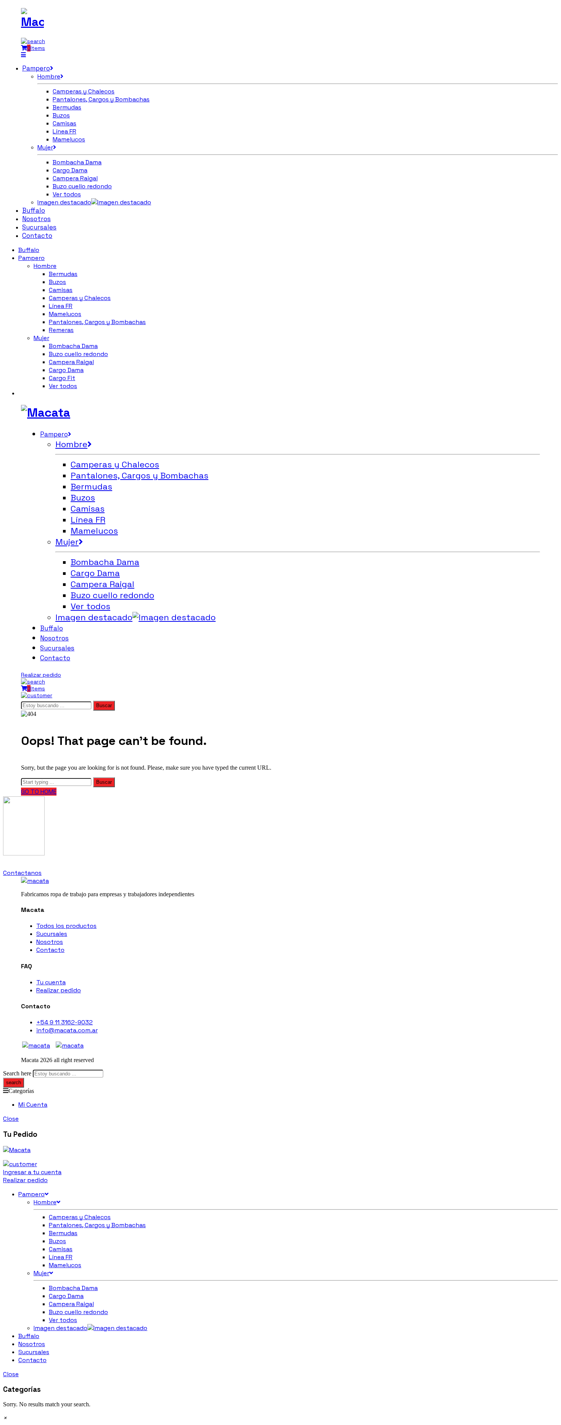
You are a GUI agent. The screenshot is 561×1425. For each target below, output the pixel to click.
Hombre (45, 266)
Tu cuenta (51, 982)
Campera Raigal (71, 362)
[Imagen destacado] (121, 202)
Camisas (61, 290)
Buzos (57, 282)
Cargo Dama (66, 370)
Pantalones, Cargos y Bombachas (97, 322)
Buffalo (28, 250)
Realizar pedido (41, 674)
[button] (5, 1418)
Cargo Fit (62, 378)
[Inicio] (35, 881)
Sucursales (51, 934)
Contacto (50, 950)
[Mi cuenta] (36, 695)
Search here (17, 1073)
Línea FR (61, 306)
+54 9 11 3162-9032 (64, 1022)
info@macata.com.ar (67, 1030)
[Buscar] (33, 41)
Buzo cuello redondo (78, 354)
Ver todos (63, 386)
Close (11, 1119)
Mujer (41, 338)
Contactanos (22, 873)
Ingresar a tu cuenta (32, 1172)
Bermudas (63, 274)
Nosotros (49, 942)
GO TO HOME (38, 792)
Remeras (61, 330)
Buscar (104, 705)
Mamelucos (65, 314)
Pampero (31, 258)
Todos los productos (66, 926)
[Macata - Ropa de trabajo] (32, 21)
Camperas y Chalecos (80, 298)
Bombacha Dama (73, 346)
